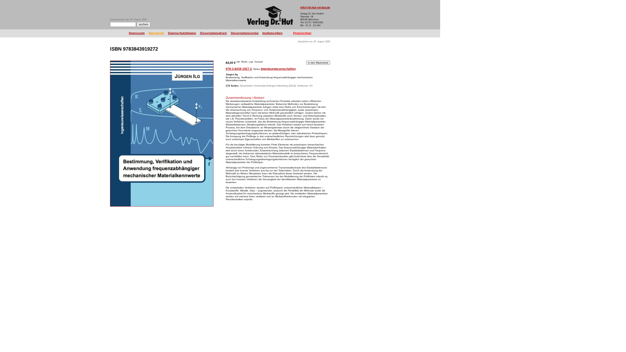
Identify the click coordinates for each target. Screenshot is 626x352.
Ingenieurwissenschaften (278, 69)
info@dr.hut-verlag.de (315, 7)
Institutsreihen (272, 33)
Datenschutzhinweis (182, 33)
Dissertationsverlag (244, 33)
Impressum (137, 33)
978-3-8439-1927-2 (239, 69)
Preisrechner (302, 33)
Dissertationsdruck (213, 33)
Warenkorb (156, 33)
